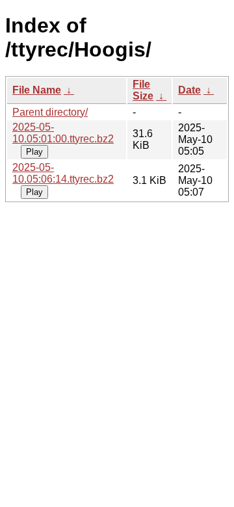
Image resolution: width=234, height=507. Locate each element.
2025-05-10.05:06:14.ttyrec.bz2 (63, 173)
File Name (36, 90)
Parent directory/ (50, 112)
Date (189, 90)
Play (34, 152)
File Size (143, 90)
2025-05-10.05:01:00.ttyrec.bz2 (63, 133)
